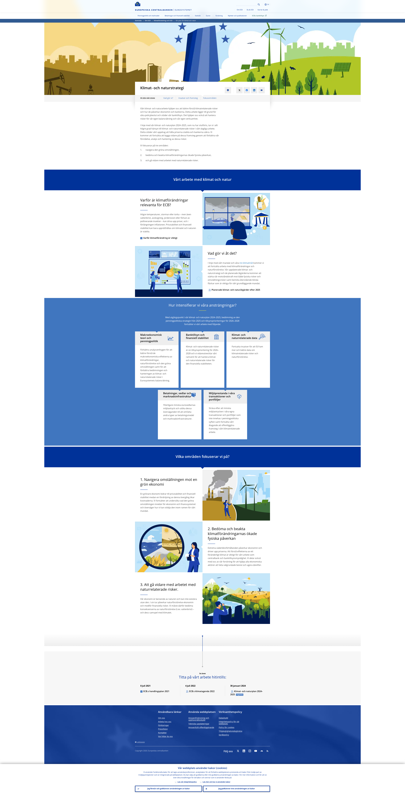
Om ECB (239, 10)
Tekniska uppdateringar (198, 724)
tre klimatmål (246, 263)
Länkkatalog (141, 742)
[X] (237, 750)
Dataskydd (223, 718)
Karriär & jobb (263, 10)
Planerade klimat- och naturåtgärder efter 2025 (236, 290)
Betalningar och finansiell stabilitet (177, 16)
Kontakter (162, 733)
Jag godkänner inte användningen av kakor (236, 789)
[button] (262, 4)
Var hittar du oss (165, 737)
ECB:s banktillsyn (258, 16)
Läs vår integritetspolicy (187, 782)
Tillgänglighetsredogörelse (230, 731)
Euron (208, 16)
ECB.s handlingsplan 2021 (156, 691)
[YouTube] (255, 750)
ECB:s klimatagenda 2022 (202, 691)
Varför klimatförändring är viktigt (160, 238)
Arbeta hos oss (164, 722)
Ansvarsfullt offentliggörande (201, 728)
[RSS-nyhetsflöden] (267, 750)
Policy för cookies (226, 728)
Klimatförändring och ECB (163, 20)
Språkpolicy (224, 735)
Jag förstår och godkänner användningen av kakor (168, 789)
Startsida (138, 20)
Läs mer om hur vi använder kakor (216, 782)
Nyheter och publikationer (237, 16)
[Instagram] (249, 750)
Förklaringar (163, 725)
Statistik (198, 16)
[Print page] (228, 90)
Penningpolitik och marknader (148, 16)
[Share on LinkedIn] (254, 90)
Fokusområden (209, 98)
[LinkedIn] (243, 750)
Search (259, 4)
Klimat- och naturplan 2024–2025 (246, 693)
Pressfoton (163, 729)
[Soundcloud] (261, 750)
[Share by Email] (261, 90)
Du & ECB (250, 10)
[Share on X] (239, 90)
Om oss (161, 718)
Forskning (219, 16)
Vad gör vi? (168, 98)
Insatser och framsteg (188, 98)
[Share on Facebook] (247, 90)
